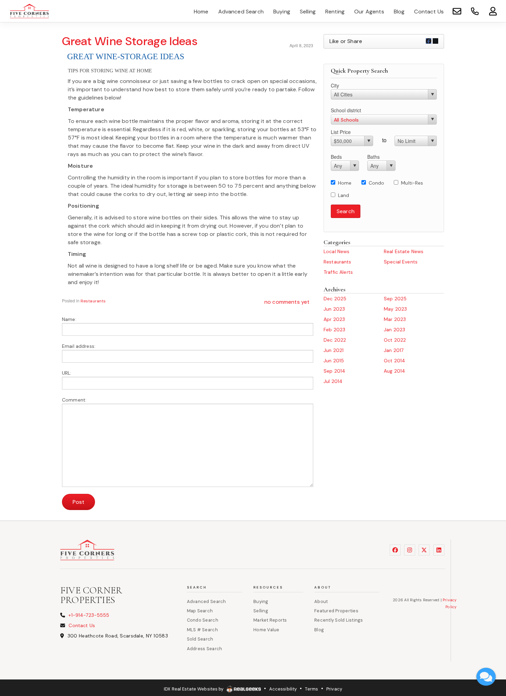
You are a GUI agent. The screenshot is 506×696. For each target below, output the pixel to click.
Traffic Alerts (338, 272)
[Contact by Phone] (475, 10)
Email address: (78, 346)
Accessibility (283, 689)
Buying (260, 601)
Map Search (200, 611)
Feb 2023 (334, 329)
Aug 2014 (394, 371)
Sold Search (200, 639)
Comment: (74, 400)
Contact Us (81, 625)
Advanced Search (206, 601)
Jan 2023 (394, 329)
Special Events (401, 262)
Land (343, 195)
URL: (67, 373)
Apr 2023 (334, 319)
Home (345, 183)
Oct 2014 (394, 360)
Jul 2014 (333, 381)
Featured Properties (336, 611)
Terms (311, 689)
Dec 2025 (335, 298)
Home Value (266, 630)
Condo (376, 183)
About (321, 601)
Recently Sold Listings (338, 620)
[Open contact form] (457, 10)
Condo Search (202, 620)
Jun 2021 (334, 350)
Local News (336, 251)
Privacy (334, 689)
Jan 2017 (393, 350)
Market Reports (270, 620)
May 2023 (395, 309)
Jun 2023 (334, 309)
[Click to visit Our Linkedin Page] (438, 549)
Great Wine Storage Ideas (130, 41)
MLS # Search (202, 630)
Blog (319, 630)
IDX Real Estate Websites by (194, 689)
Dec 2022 (335, 340)
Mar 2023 (395, 319)
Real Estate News (403, 251)
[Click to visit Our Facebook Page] (395, 549)
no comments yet (286, 301)
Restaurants (93, 301)
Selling (260, 611)
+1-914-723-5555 (88, 615)
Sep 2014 (334, 371)
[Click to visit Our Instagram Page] (409, 549)
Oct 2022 (395, 340)
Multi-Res (412, 183)
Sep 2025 (395, 298)
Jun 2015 (334, 360)
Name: (69, 319)
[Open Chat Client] (486, 677)
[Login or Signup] (492, 10)
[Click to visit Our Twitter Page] (424, 549)
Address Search (204, 649)
